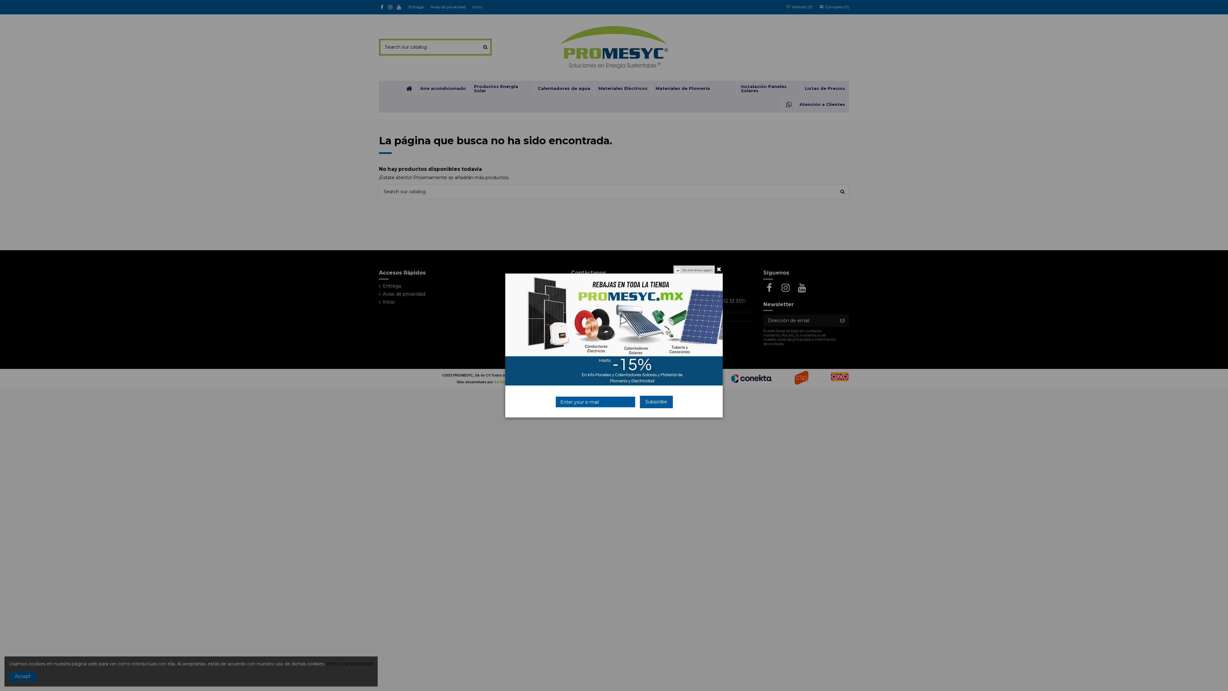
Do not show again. (697, 270)
